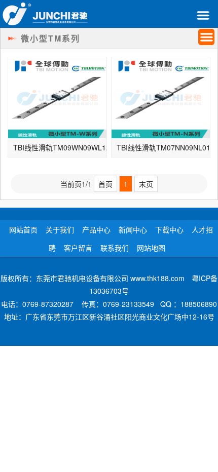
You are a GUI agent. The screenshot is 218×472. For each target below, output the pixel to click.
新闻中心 (133, 229)
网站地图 (151, 248)
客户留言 (78, 248)
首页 (105, 184)
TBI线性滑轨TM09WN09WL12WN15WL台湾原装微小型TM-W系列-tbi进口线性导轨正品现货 (60, 147)
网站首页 (23, 229)
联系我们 (114, 248)
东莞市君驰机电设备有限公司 (82, 278)
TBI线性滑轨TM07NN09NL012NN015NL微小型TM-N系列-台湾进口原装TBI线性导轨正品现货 (163, 147)
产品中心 (96, 229)
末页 (146, 184)
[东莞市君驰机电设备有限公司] (45, 14)
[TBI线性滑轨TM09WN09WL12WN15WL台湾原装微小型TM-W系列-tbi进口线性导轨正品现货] (57, 97)
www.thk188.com (157, 278)
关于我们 (60, 229)
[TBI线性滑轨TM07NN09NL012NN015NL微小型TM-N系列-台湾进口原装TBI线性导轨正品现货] (161, 97)
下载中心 (169, 229)
